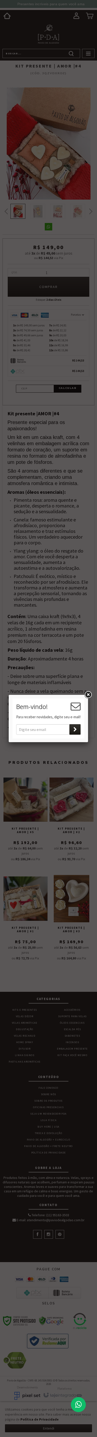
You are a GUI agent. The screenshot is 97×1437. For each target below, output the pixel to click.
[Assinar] (75, 729)
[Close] (88, 694)
